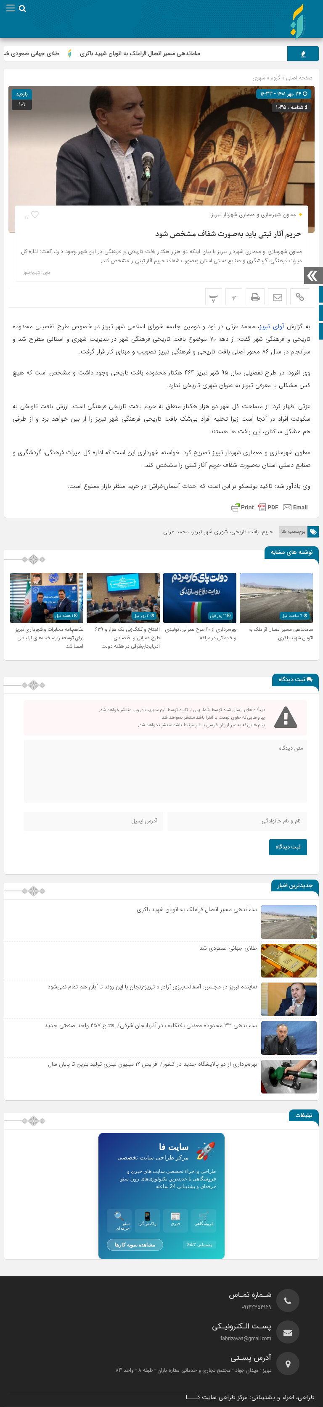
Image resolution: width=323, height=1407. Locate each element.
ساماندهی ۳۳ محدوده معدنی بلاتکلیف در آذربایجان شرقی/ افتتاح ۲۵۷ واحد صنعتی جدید (151, 1025)
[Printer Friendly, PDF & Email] (269, 507)
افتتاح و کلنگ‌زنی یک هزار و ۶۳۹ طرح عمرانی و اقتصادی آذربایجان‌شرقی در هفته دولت (127, 638)
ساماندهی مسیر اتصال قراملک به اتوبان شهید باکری (167, 53)
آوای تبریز (271, 326)
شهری (258, 78)
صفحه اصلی (298, 78)
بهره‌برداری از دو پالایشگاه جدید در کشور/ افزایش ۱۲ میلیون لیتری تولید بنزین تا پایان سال (152, 1064)
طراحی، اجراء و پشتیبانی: (250, 1397)
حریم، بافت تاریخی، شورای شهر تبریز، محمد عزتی (218, 531)
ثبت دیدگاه (288, 847)
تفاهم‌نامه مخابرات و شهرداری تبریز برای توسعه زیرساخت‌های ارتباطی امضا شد (49, 638)
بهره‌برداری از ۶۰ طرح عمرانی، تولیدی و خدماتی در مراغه (200, 633)
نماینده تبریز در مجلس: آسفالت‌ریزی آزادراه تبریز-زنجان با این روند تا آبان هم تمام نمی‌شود (152, 986)
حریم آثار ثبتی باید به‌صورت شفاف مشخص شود (228, 234)
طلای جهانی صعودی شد (57, 53)
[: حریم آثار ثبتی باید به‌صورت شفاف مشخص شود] (277, 296)
